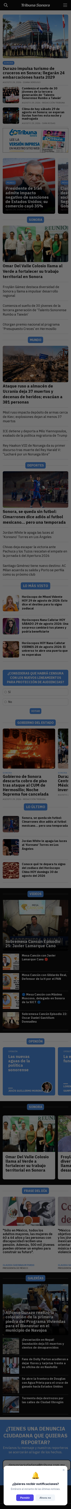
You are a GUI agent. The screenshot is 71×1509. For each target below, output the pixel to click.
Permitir (25, 1497)
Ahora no (45, 1497)
